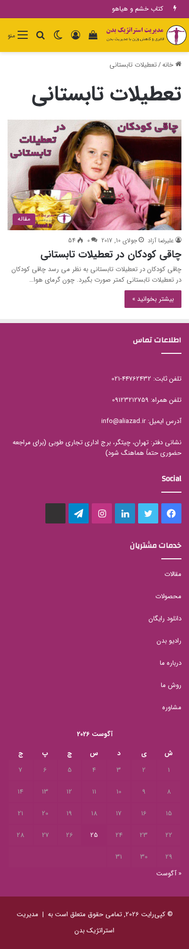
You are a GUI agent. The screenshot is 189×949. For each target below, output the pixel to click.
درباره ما (170, 663)
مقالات (172, 574)
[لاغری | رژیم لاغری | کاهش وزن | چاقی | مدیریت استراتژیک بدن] (146, 35)
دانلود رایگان (165, 618)
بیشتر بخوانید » (153, 299)
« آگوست (168, 873)
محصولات (168, 596)
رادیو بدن (169, 641)
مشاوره (171, 707)
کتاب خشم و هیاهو (137, 9)
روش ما (171, 685)
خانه (168, 65)
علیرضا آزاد (161, 240)
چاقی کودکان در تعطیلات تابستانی (110, 254)
